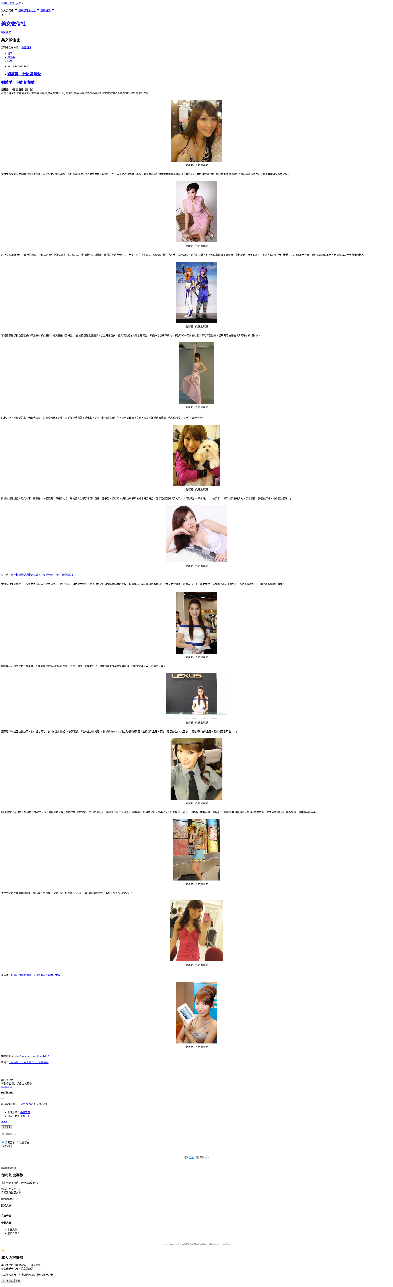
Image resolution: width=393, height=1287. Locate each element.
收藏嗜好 (26, 47)
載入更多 (6, 1127)
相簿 (9, 53)
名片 (9, 61)
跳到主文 (6, 32)
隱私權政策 (214, 1244)
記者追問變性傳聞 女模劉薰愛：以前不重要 (35, 975)
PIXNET (173, 1244)
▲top (4, 1121)
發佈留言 (6, 1146)
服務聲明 (226, 1244)
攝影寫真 (25, 1112)
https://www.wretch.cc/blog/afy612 (32, 1056)
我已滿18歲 (7, 1281)
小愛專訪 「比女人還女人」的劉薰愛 (29, 1062)
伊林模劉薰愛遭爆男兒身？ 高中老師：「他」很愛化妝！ (42, 574)
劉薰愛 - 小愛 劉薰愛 (24, 74)
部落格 (11, 57)
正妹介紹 (25, 1116)
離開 (18, 1281)
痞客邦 (24, 1104)
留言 (31, 1104)
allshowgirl (6, 1086)
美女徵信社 (13, 24)
